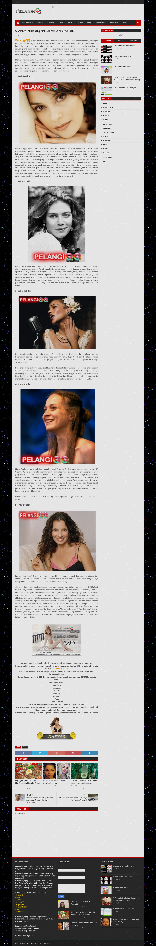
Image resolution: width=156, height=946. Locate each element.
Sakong (124, 22)
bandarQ (61, 22)
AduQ (89, 22)
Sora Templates (28, 943)
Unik (24, 747)
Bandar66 (50, 22)
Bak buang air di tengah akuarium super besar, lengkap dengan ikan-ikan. (84, 783)
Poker (70, 22)
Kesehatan (107, 136)
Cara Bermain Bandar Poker (124, 46)
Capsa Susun (113, 22)
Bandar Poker (100, 22)
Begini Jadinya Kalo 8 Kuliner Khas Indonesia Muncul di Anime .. (27, 783)
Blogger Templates (42, 943)
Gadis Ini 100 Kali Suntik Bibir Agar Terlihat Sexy (54, 782)
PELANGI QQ (107, 140)
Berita (39, 22)
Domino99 (79, 22)
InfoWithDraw (108, 132)
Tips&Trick (107, 157)
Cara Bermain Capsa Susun (124, 56)
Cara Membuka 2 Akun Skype (125, 88)
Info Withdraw (27, 22)
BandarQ (106, 116)
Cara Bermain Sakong (122, 67)
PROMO (105, 149)
